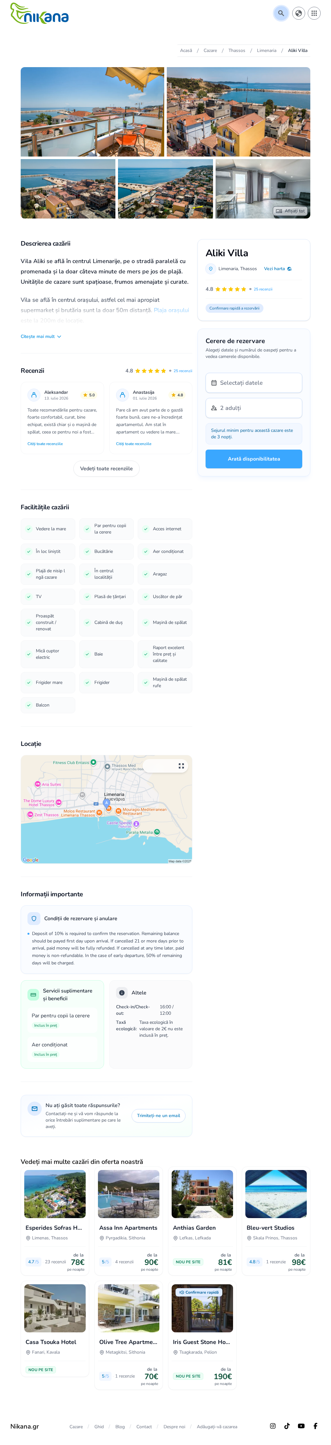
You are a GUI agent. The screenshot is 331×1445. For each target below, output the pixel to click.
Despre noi (174, 1427)
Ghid (99, 1427)
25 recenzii (183, 370)
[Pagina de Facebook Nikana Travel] (315, 1426)
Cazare (76, 1427)
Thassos (248, 269)
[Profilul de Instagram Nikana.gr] (273, 1426)
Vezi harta (274, 269)
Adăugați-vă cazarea (217, 1427)
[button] (158, 371)
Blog (120, 1427)
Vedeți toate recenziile (106, 468)
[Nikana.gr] (39, 13)
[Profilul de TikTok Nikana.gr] (287, 1426)
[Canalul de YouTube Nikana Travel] (301, 1426)
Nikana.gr (24, 1426)
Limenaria (228, 269)
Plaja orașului (171, 310)
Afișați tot (295, 211)
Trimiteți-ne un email (158, 1116)
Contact (144, 1427)
